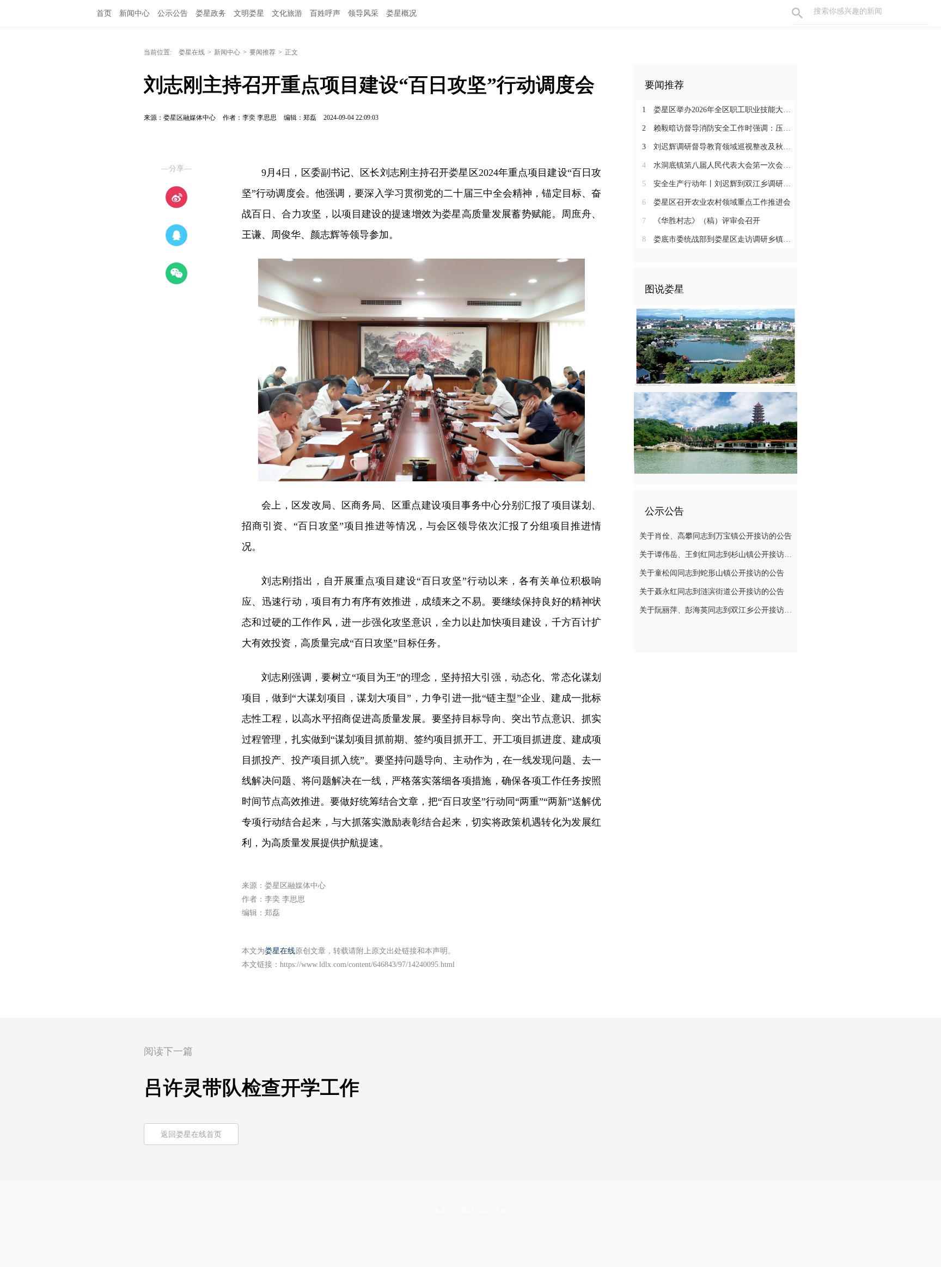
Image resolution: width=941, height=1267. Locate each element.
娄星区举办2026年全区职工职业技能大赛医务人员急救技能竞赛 (719, 110)
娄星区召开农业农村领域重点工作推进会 (716, 202)
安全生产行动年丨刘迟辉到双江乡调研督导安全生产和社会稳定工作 (719, 184)
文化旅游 (287, 13)
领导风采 (363, 13)
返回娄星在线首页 (191, 1134)
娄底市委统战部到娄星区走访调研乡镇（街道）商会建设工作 (719, 239)
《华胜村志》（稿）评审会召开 (701, 221)
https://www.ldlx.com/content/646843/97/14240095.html (367, 964)
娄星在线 (192, 52)
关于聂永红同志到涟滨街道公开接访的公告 (711, 591)
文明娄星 (249, 13)
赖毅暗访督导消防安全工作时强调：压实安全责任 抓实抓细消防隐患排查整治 (719, 128)
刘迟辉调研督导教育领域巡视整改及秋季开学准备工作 (719, 147)
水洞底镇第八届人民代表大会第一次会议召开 (719, 165)
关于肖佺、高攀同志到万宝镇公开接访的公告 (715, 536)
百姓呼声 (325, 13)
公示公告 (172, 13)
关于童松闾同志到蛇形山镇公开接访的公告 (711, 573)
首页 (104, 13)
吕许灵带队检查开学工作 (251, 1088)
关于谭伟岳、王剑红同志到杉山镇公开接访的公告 (717, 554)
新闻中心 (134, 13)
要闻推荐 (262, 52)
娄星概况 (401, 13)
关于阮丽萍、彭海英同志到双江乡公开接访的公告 (717, 610)
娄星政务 (210, 13)
